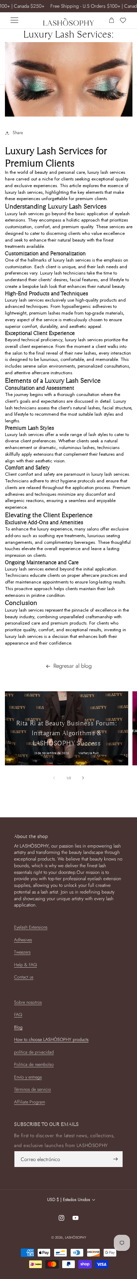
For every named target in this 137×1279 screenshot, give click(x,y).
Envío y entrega (28, 1077)
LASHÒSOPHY (75, 1237)
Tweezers (22, 952)
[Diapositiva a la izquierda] (53, 778)
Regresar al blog (72, 666)
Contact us (23, 977)
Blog (18, 1027)
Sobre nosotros (28, 1002)
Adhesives (23, 940)
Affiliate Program (29, 1102)
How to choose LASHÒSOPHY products (51, 1039)
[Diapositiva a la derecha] (83, 778)
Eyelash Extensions (30, 927)
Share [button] (18, 133)
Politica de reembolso (34, 1064)
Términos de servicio (32, 1089)
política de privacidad (34, 1052)
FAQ (18, 1014)
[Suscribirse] (116, 1159)
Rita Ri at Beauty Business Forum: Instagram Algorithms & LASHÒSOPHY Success (66, 733)
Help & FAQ (25, 965)
